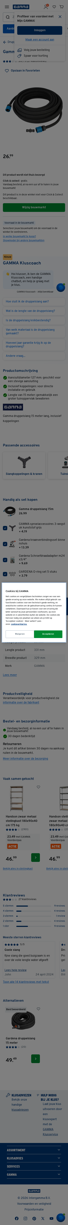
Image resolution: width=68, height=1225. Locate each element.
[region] (34, 612)
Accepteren (48, 634)
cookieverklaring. (19, 624)
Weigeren (20, 634)
